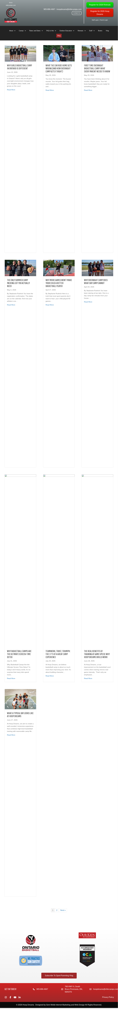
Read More (11, 90)
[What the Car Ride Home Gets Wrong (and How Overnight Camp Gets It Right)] (59, 53)
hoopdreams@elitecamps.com (69, 9)
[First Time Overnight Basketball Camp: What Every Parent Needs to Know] (97, 53)
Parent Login (104, 20)
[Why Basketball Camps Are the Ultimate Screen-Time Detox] (20, 561)
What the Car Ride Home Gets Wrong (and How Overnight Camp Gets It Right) (59, 68)
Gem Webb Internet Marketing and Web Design (65, 1005)
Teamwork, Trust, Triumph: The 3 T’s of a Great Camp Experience (58, 654)
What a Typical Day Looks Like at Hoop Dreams (20, 714)
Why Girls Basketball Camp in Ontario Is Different (19, 67)
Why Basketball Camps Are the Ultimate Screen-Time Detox (19, 654)
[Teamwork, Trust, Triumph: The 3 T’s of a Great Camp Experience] (59, 561)
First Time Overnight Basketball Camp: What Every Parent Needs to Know (97, 68)
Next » (63, 910)
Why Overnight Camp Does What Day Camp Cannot (96, 281)
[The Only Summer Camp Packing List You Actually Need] (20, 268)
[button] (77, 13)
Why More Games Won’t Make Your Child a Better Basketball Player (59, 283)
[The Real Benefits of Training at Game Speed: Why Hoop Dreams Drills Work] (97, 561)
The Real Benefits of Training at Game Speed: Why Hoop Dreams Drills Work (97, 654)
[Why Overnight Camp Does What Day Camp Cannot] (97, 268)
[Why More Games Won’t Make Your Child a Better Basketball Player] (59, 268)
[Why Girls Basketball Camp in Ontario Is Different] (20, 53)
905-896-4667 (49, 9)
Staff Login (95, 20)
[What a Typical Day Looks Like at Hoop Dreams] (20, 699)
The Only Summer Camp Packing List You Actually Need (18, 283)
